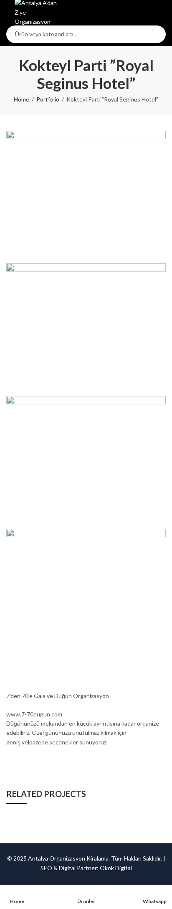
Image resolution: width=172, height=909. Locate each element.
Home (21, 99)
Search (154, 34)
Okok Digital (116, 867)
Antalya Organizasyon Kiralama (68, 858)
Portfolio (47, 99)
